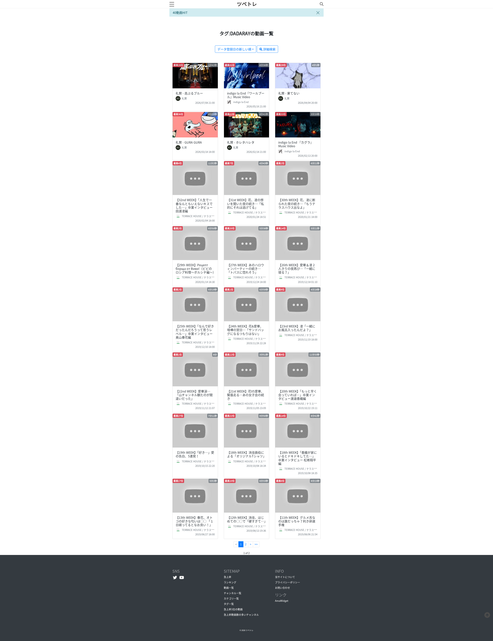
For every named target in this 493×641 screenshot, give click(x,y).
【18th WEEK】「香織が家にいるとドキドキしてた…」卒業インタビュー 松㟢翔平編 (297, 458)
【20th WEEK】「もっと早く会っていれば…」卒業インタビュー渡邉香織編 (297, 395)
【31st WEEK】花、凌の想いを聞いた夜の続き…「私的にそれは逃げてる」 (245, 203)
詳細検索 (269, 49)
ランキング (230, 582)
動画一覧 (229, 587)
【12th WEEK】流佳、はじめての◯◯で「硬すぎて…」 (247, 519)
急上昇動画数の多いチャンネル (241, 614)
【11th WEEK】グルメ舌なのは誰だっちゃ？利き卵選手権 (296, 521)
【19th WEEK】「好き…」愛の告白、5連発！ (195, 454)
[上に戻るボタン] (487, 614)
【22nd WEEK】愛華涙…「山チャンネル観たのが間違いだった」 (194, 395)
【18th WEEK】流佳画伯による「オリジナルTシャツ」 (246, 454)
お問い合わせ (282, 587)
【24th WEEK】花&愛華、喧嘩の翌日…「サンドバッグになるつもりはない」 (245, 330)
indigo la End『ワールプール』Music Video (245, 95)
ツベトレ (247, 4)
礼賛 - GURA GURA (189, 142)
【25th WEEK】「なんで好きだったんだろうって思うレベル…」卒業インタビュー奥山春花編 (195, 332)
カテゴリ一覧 (231, 598)
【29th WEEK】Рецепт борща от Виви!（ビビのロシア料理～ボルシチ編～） (196, 268)
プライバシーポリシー (287, 582)
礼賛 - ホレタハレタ (240, 142)
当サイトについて (285, 577)
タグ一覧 (229, 604)
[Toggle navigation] (321, 4)
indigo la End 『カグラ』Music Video (295, 144)
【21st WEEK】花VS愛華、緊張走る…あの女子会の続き (245, 395)
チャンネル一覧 (232, 593)
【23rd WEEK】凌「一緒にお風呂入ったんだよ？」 (296, 328)
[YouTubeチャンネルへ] (181, 577)
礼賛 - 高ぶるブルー (189, 93)
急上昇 (227, 577)
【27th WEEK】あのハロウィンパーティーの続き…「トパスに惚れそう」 (245, 268)
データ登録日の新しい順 (234, 49)
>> (256, 544)
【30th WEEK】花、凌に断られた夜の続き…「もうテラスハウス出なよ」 (296, 203)
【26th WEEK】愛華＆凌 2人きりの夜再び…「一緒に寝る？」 (296, 268)
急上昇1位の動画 (233, 609)
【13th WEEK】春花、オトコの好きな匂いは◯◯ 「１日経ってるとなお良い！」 (194, 521)
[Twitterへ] (175, 577)
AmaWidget (281, 601)
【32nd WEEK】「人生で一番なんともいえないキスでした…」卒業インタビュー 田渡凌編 (194, 205)
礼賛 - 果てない (288, 93)
